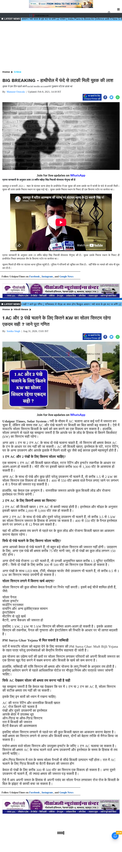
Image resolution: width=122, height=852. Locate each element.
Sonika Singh (13, 331)
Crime (17, 71)
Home (6, 71)
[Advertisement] (61, 46)
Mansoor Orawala (16, 91)
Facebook (34, 276)
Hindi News (21, 309)
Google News (66, 276)
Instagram (47, 276)
